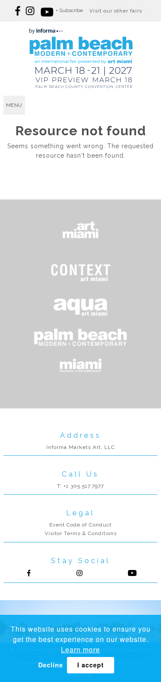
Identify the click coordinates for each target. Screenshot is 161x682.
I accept (90, 664)
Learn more (80, 649)
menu (14, 105)
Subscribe (71, 10)
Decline (50, 664)
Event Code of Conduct (80, 525)
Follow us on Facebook (18, 11)
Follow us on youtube (46, 11)
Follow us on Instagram (31, 11)
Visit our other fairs (115, 11)
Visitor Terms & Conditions (81, 533)
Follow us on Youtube (132, 573)
